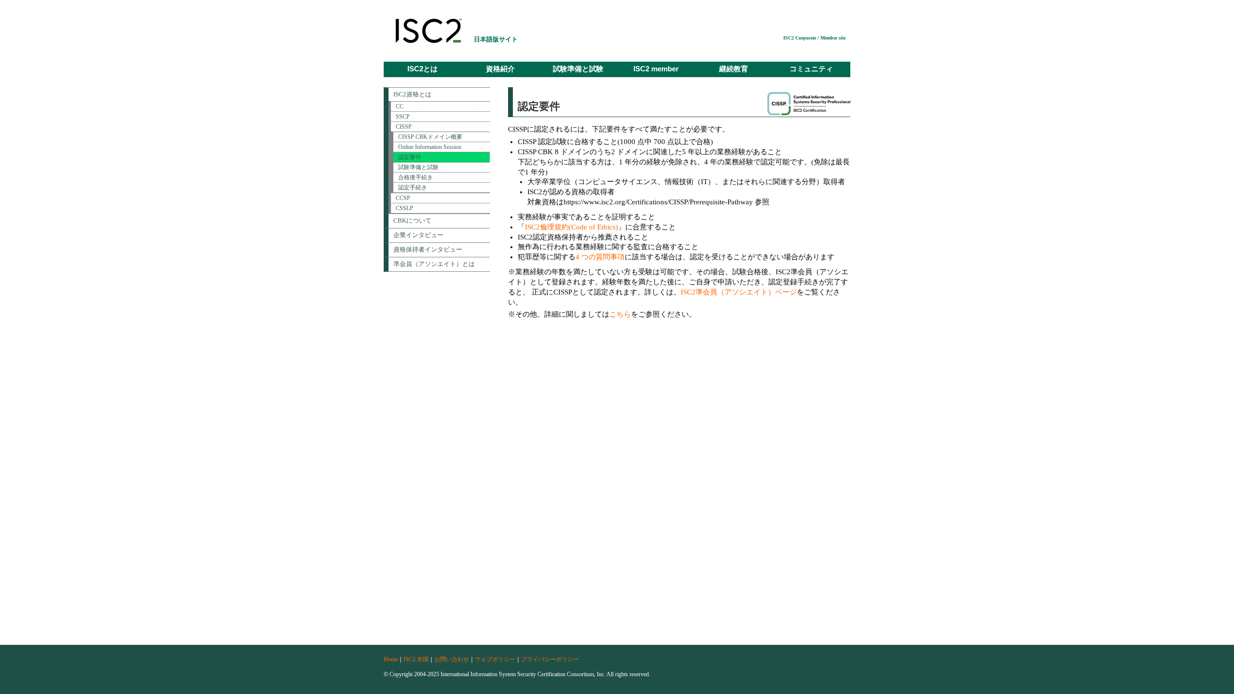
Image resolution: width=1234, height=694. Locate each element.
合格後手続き (415, 177)
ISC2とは (422, 69)
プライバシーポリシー (550, 659)
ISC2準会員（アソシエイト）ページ (739, 292)
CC (399, 106)
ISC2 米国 (416, 659)
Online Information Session (429, 147)
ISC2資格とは (412, 94)
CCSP (403, 198)
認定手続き (412, 187)
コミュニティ (811, 69)
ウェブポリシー (495, 659)
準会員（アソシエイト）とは (434, 263)
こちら (620, 314)
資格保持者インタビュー (427, 249)
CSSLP (404, 208)
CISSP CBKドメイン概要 (430, 136)
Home (391, 659)
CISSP (404, 126)
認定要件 (409, 157)
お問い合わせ (451, 659)
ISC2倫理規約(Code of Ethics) (571, 227)
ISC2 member (656, 69)
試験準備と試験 (578, 69)
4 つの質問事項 (600, 257)
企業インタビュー (418, 235)
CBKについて (412, 220)
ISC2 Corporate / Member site (814, 37)
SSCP (403, 116)
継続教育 (733, 69)
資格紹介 (500, 69)
